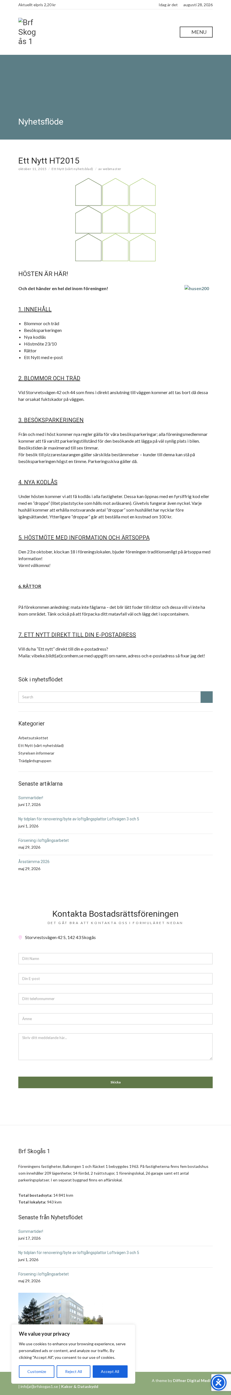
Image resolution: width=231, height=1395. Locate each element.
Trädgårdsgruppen (34, 760)
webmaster (112, 169)
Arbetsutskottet (33, 737)
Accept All (110, 1371)
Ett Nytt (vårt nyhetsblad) (72, 169)
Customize (36, 1371)
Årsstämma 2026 (34, 861)
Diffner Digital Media (193, 1380)
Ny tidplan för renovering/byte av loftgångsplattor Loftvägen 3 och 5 (78, 819)
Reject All (73, 1371)
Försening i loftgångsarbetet (43, 840)
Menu (198, 32)
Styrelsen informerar (36, 753)
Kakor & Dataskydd (79, 1386)
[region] (73, 1354)
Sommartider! (30, 798)
